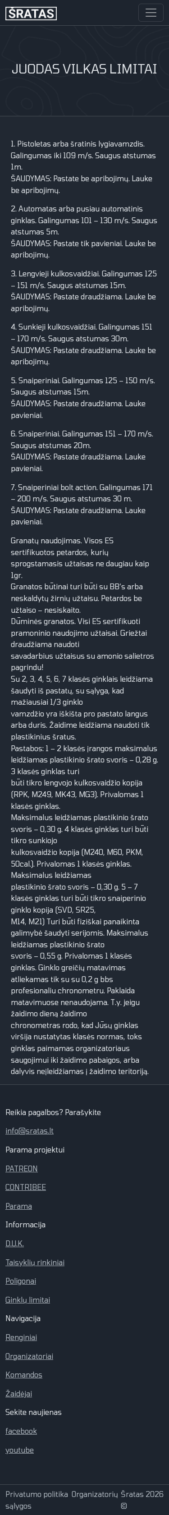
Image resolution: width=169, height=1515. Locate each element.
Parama (18, 1206)
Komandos (23, 1374)
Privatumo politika (36, 1494)
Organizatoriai (29, 1356)
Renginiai (21, 1337)
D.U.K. (14, 1243)
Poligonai (20, 1280)
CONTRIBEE (25, 1187)
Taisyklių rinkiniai (34, 1262)
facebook (21, 1431)
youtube (19, 1450)
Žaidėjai (18, 1393)
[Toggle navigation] (151, 13)
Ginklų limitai (27, 1299)
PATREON (21, 1168)
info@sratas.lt (29, 1130)
